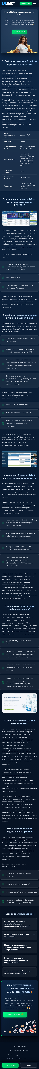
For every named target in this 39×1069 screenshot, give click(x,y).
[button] (35, 1060)
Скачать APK (25, 3)
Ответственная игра (19, 1046)
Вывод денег (27, 1055)
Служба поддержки (14, 1055)
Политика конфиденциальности (19, 1050)
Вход (29, 1065)
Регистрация (10, 1065)
